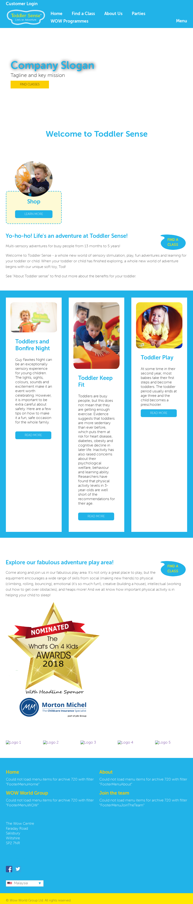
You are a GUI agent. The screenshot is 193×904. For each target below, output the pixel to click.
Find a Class (83, 14)
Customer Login (22, 4)
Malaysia (21, 883)
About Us (113, 14)
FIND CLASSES (30, 84)
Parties (138, 14)
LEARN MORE (33, 214)
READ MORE (33, 435)
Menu (181, 21)
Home (56, 14)
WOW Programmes (69, 21)
